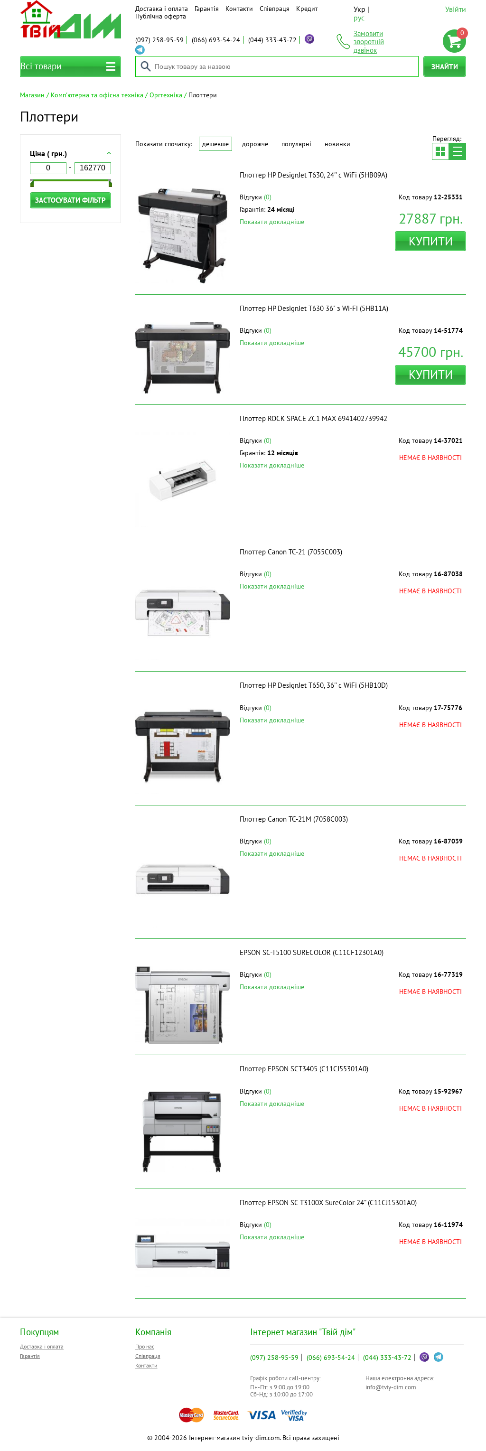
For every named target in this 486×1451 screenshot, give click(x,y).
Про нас (144, 1346)
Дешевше (215, 144)
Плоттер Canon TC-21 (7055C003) (291, 551)
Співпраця (275, 8)
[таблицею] (440, 151)
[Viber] (309, 39)
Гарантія (207, 8)
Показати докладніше (272, 221)
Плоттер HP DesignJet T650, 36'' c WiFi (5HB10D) (314, 685)
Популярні (296, 144)
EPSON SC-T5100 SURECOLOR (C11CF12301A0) (311, 952)
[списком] (457, 151)
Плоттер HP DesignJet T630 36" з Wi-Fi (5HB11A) (314, 308)
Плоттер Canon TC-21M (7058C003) (294, 819)
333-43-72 (272, 40)
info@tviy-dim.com (390, 1387)
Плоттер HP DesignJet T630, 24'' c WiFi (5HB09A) (313, 174)
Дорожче (255, 144)
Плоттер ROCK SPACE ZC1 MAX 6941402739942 (313, 418)
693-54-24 (216, 40)
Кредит (307, 8)
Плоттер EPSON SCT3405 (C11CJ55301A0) (304, 1068)
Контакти (239, 8)
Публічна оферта (160, 16)
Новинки (337, 144)
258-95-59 (159, 40)
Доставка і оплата (161, 8)
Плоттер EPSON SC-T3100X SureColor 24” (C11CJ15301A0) (328, 1202)
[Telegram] (140, 50)
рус (359, 17)
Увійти (455, 9)
